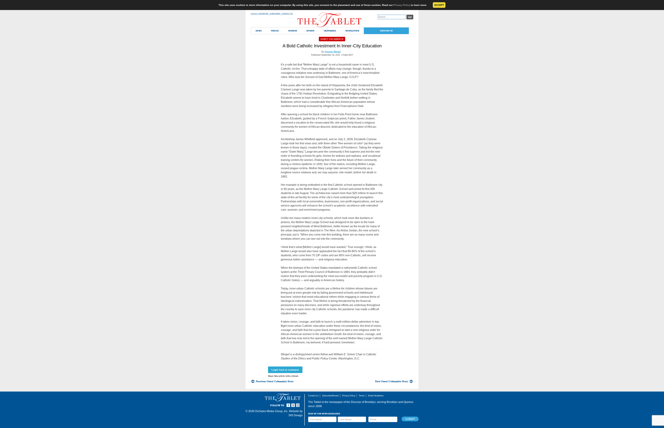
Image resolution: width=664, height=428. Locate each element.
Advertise (263, 14)
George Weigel (333, 51)
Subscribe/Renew (330, 395)
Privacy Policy (401, 5)
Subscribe (275, 14)
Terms (362, 395)
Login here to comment (285, 369)
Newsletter (352, 30)
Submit (410, 418)
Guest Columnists (332, 39)
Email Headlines (376, 395)
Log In (254, 14)
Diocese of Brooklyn (363, 402)
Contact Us (287, 14)
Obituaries (330, 30)
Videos (275, 30)
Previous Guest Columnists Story (275, 381)
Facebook (288, 404)
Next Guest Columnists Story (391, 381)
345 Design (295, 415)
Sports (310, 30)
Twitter (293, 404)
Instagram (298, 404)
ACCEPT (439, 5)
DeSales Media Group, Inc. (271, 411)
